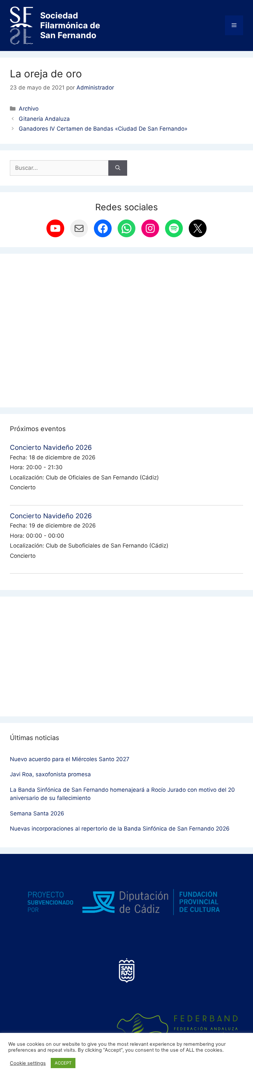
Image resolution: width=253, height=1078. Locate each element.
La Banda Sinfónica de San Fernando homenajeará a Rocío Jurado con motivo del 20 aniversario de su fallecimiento (122, 794)
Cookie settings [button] (28, 1063)
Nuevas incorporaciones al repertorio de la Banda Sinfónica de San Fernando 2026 (120, 828)
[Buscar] (117, 168)
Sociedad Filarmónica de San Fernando (70, 25)
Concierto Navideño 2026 (51, 447)
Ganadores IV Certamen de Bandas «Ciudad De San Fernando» (103, 128)
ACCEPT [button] (63, 1062)
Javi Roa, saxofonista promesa (50, 774)
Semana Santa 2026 (37, 813)
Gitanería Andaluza (44, 119)
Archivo (29, 108)
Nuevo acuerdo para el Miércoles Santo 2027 (69, 759)
